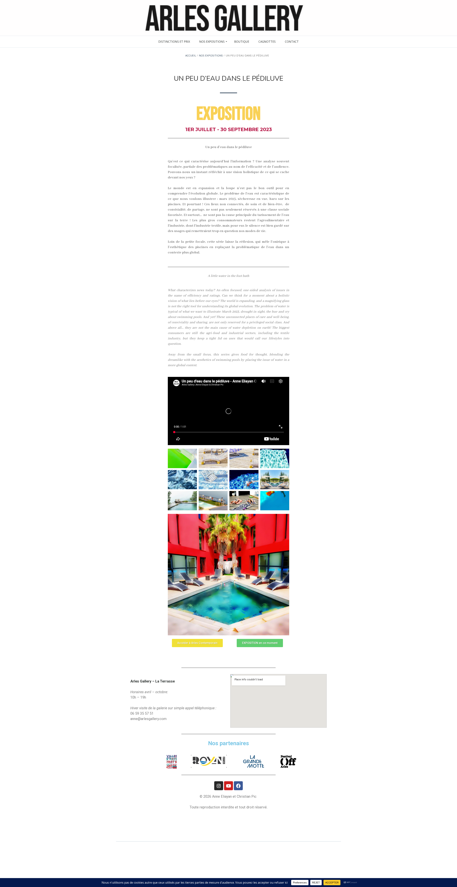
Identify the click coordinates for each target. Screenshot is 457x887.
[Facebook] (238, 785)
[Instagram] (218, 785)
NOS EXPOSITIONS (212, 42)
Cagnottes (267, 42)
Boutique (241, 42)
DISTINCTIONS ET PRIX (174, 42)
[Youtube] (228, 785)
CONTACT (292, 42)
